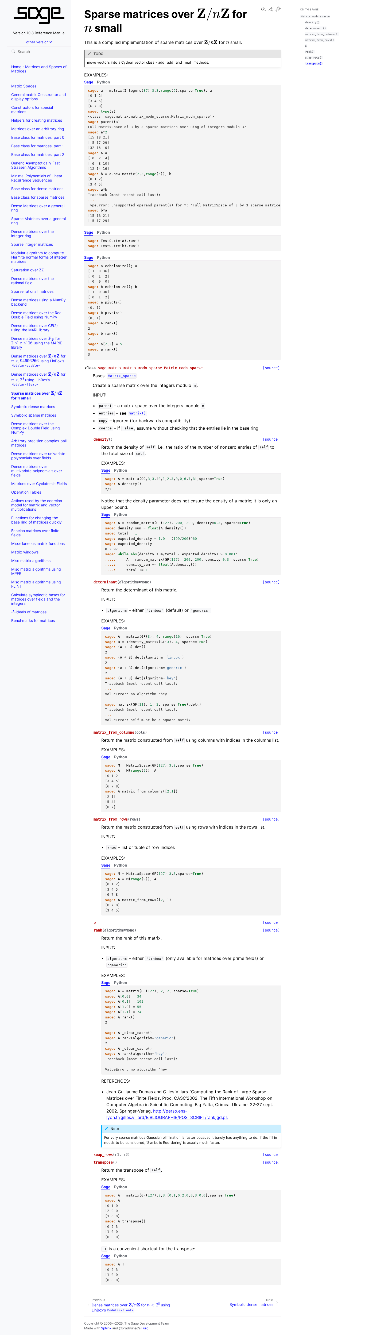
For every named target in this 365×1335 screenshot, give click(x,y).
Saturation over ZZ (27, 270)
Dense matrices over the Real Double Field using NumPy (36, 314)
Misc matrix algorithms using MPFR (36, 571)
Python (103, 82)
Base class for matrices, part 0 (37, 137)
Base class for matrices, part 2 (37, 154)
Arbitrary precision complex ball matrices (39, 442)
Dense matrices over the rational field (32, 280)
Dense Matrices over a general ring (37, 207)
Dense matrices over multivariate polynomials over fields (36, 470)
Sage (88, 82)
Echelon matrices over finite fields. (35, 532)
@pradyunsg (128, 1328)
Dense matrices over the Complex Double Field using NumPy (35, 427)
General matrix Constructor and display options (38, 96)
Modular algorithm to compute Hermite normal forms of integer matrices (39, 257)
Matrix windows (24, 552)
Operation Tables (26, 492)
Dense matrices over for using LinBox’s (38, 359)
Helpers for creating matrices (36, 120)
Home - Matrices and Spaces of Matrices (39, 68)
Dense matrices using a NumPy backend (38, 302)
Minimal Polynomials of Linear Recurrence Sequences (36, 178)
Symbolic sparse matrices (33, 415)
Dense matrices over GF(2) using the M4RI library (34, 327)
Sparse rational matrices (32, 291)
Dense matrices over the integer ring (32, 233)
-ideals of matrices (28, 611)
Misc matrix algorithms (31, 560)
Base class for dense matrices (37, 188)
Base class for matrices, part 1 (37, 146)
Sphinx (106, 1328)
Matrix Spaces (23, 86)
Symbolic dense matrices (33, 406)
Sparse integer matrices (32, 244)
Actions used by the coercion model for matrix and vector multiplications (36, 504)
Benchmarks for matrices (33, 620)
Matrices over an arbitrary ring (37, 128)
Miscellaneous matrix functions (38, 543)
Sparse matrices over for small (36, 394)
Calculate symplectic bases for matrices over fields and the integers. (38, 599)
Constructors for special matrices (32, 109)
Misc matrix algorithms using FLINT (36, 584)
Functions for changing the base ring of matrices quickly (36, 519)
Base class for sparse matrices (37, 197)
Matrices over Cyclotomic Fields (39, 483)
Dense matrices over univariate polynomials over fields (38, 455)
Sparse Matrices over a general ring (38, 220)
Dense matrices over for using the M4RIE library (36, 341)
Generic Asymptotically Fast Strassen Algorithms (35, 165)
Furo (144, 1328)
